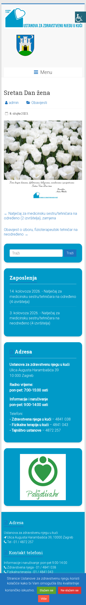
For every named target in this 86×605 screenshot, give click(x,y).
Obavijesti (39, 102)
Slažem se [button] (46, 590)
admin (14, 102)
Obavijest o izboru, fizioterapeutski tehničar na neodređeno (41, 231)
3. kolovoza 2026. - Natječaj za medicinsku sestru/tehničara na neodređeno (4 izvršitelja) (35, 318)
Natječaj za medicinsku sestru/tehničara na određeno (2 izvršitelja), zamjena (40, 215)
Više (44, 598)
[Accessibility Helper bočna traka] (80, 17)
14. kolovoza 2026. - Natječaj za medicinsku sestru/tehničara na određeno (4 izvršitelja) (43, 296)
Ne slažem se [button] (69, 590)
